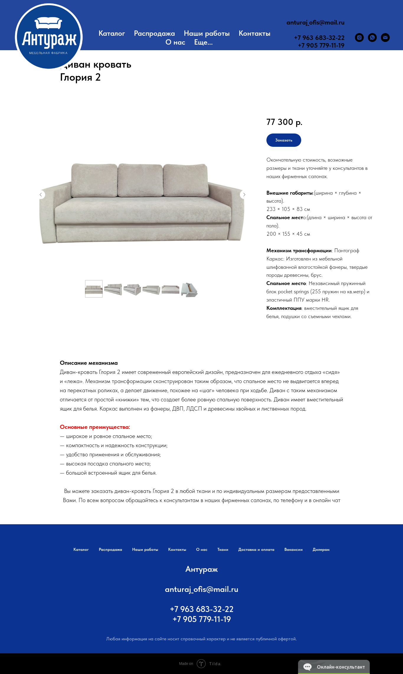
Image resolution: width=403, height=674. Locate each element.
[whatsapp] (372, 37)
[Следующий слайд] (244, 194)
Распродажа (154, 33)
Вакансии (293, 549)
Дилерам (321, 549)
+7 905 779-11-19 (321, 45)
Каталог (112, 33)
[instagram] (359, 37)
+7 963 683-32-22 (319, 37)
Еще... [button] (203, 42)
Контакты (255, 33)
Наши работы (207, 33)
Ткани (222, 549)
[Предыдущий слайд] (40, 194)
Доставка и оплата (256, 549)
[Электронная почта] (385, 37)
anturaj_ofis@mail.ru (315, 22)
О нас (175, 42)
